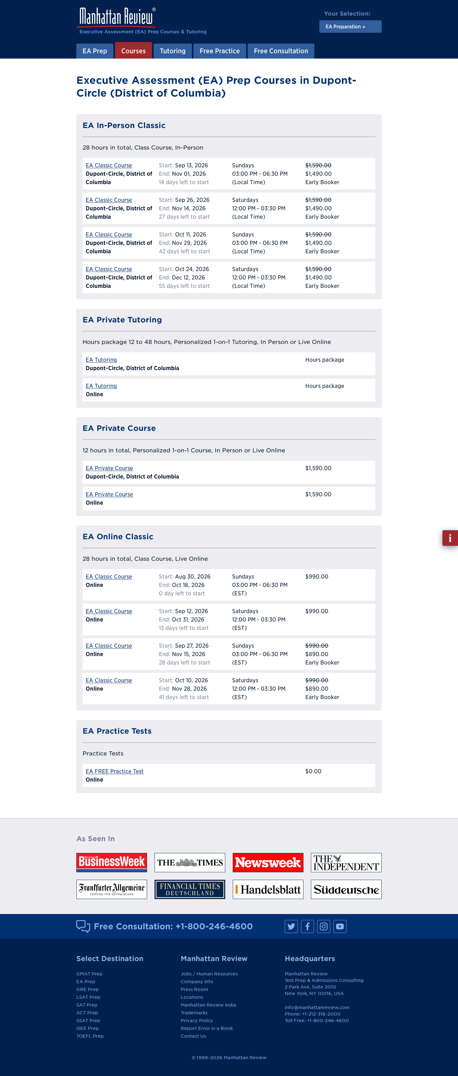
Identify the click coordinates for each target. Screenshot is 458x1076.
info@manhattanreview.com (317, 1007)
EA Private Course (109, 468)
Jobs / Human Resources (209, 973)
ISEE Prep (87, 1028)
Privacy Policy (197, 1020)
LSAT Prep (88, 997)
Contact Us (193, 1036)
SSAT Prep (88, 1020)
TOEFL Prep (90, 1036)
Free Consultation (281, 51)
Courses (133, 51)
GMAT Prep (89, 973)
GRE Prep (87, 989)
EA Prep (95, 51)
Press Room (194, 989)
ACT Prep (87, 1012)
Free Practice (220, 51)
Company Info (197, 981)
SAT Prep (87, 1004)
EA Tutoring (101, 359)
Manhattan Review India (208, 1004)
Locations (192, 997)
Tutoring (173, 51)
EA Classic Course (109, 165)
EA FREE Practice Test (115, 771)
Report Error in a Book (207, 1028)
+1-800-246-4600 (214, 926)
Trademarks (194, 1012)
